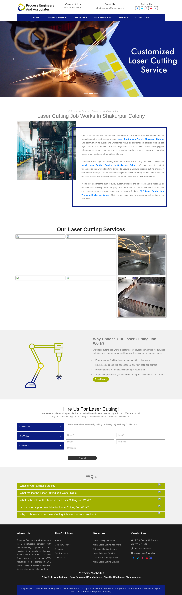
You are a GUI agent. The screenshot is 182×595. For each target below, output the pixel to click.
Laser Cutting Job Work (104, 540)
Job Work (79, 18)
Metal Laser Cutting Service (106, 562)
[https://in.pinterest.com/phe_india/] (147, 8)
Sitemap (123, 18)
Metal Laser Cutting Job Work (107, 545)
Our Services (102, 18)
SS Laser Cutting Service (105, 549)
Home (36, 17)
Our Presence (61, 553)
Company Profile (57, 18)
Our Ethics (24, 445)
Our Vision (24, 436)
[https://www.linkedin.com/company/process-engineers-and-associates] (156, 8)
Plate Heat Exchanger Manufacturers (122, 577)
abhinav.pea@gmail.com (110, 8)
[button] (13, 59)
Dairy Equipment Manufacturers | (87, 577)
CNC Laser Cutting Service (105, 557)
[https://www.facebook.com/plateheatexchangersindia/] (137, 8)
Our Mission (24, 427)
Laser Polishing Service (104, 553)
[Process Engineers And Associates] (36, 7)
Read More (101, 379)
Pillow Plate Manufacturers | (55, 577)
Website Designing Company (96, 591)
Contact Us (142, 18)
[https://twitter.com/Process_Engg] (142, 8)
